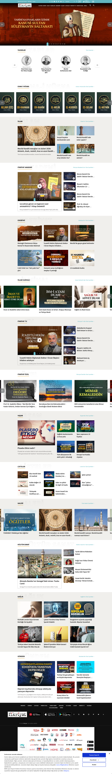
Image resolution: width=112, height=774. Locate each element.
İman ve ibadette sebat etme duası (16, 310)
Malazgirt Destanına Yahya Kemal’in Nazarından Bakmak (29, 244)
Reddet (94, 764)
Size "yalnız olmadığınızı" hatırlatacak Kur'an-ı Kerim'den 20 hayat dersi (87, 483)
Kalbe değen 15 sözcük (35, 483)
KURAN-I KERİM (53, 705)
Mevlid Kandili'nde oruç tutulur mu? (64, 156)
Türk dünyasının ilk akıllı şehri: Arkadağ (64, 455)
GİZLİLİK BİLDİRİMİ (53, 707)
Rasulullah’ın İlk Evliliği (85, 70)
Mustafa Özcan (66, 67)
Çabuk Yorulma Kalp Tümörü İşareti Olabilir (54, 620)
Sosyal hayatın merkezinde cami (63, 138)
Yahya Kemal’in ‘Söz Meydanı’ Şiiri (46, 70)
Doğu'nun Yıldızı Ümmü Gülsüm (84, 561)
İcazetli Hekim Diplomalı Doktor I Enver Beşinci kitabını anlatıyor (56, 244)
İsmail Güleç (46, 67)
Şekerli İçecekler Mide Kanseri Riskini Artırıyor (55, 645)
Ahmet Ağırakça (85, 67)
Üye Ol (33, 1)
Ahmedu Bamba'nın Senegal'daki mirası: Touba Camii (39, 582)
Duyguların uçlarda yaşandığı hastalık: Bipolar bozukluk (81, 620)
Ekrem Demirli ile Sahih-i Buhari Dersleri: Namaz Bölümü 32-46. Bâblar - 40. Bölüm (85, 175)
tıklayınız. (67, 770)
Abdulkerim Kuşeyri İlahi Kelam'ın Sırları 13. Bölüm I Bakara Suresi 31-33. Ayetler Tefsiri (84, 329)
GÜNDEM (30, 705)
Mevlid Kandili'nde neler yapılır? (84, 138)
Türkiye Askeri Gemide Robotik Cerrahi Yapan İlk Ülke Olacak (29, 645)
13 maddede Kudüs (77, 268)
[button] (2, 24)
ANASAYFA (23, 705)
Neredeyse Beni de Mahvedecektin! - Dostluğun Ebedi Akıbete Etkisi (52, 405)
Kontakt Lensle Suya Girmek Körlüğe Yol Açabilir (28, 620)
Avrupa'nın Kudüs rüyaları (83, 455)
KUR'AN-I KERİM (42, 5)
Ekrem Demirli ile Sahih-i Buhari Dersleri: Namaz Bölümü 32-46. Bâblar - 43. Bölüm (85, 339)
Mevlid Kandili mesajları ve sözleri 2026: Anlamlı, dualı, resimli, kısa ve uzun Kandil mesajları (35, 149)
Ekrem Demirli (26, 67)
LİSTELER (67, 5)
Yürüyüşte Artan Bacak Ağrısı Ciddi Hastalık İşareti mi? (81, 645)
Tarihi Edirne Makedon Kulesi (83, 553)
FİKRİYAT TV (73, 5)
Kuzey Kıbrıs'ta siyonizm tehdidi (63, 696)
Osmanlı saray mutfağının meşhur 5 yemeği (53, 269)
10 (64, 44)
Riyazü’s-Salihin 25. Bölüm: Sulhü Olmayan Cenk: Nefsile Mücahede (85, 349)
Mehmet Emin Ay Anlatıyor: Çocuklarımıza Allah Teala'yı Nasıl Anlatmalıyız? (84, 359)
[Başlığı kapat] (109, 753)
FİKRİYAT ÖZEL (79, 5)
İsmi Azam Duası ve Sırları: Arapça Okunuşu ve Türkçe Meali (55, 311)
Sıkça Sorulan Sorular (22, 1)
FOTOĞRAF (68, 705)
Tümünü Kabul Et (94, 755)
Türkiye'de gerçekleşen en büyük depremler (65, 676)
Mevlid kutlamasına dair (65, 70)
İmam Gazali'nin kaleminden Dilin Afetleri (62, 492)
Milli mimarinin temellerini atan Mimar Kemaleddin (89, 405)
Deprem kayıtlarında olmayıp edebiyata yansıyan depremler (34, 690)
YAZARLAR (52, 5)
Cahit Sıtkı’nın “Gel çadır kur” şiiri (29, 269)
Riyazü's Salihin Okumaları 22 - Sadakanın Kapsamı (84, 185)
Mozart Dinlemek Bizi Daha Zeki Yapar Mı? (83, 570)
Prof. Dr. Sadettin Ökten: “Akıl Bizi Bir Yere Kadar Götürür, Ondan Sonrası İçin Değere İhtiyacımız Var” (19, 405)
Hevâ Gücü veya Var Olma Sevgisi (26, 70)
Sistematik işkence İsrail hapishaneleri (84, 696)
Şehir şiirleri (86, 475)
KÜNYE (61, 707)
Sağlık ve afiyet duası (82, 310)
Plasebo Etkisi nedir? (26, 448)
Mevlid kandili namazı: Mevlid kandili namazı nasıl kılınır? (88, 534)
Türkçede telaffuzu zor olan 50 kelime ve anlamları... (34, 492)
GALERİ (63, 5)
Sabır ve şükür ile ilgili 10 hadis (62, 483)
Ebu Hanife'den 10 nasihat (35, 475)
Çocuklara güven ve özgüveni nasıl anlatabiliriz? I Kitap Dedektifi (34, 205)
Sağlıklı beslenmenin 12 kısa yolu (65, 435)
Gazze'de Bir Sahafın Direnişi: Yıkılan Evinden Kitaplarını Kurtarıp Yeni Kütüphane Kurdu (84, 579)
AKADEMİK (58, 5)
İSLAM (48, 5)
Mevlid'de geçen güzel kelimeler (82, 243)
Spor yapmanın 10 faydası (83, 435)
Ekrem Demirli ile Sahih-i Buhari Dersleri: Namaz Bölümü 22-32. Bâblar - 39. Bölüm (85, 195)
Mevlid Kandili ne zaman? (83, 156)
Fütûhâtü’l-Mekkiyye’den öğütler (16, 533)
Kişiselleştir (93, 760)
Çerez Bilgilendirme (62, 765)
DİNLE (85, 5)
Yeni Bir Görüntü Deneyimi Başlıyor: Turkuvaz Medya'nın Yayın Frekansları (84, 676)
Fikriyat (25, 723)
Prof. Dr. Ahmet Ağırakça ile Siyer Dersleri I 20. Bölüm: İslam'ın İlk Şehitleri (84, 205)
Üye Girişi (30, 1)
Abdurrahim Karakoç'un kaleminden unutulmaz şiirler (60, 475)
